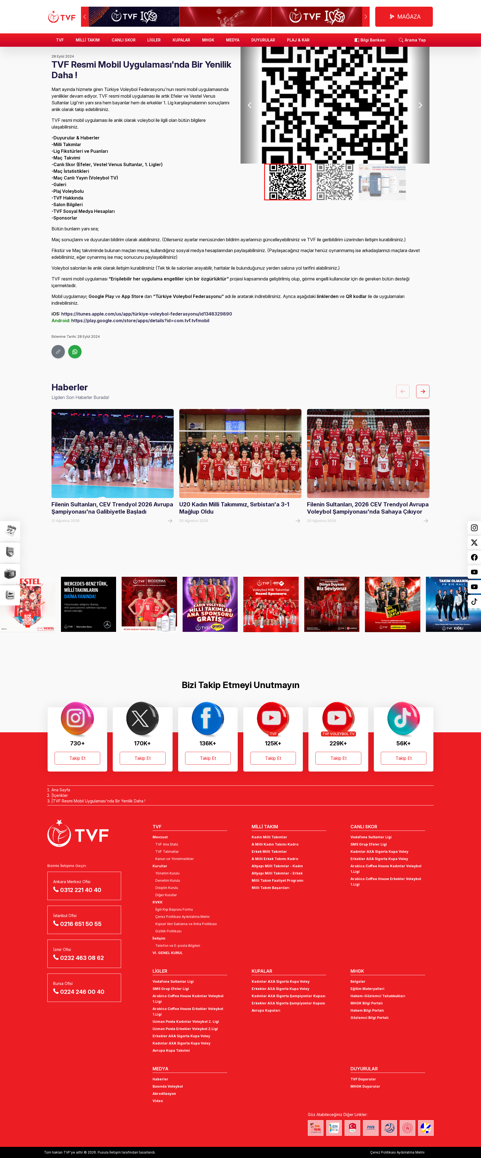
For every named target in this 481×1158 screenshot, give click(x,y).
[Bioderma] (149, 604)
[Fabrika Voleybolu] (315, 1128)
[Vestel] (27, 604)
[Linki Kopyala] (58, 351)
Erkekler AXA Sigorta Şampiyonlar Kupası (288, 1003)
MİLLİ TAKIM (88, 40)
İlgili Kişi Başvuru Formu (174, 909)
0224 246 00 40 (82, 992)
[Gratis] (210, 604)
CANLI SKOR (124, 40)
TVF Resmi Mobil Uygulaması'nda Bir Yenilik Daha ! (99, 801)
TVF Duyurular (363, 1079)
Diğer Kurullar (166, 895)
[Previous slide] (249, 105)
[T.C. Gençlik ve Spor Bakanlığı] (407, 1128)
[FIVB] (371, 1128)
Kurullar (160, 866)
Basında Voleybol (168, 1086)
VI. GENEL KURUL (168, 953)
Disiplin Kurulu (166, 888)
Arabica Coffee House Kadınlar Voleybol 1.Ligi (385, 869)
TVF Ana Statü (166, 844)
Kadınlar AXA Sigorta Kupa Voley (379, 851)
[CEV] (426, 1128)
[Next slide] (420, 105)
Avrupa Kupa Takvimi (171, 1050)
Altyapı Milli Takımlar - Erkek (277, 873)
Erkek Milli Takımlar (269, 851)
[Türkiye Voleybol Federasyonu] (61, 17)
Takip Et (77, 758)
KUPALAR (181, 40)
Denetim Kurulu (167, 880)
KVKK (158, 902)
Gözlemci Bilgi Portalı (369, 1018)
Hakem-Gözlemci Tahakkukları (377, 996)
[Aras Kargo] (271, 604)
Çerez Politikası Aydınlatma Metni (182, 917)
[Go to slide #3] (382, 182)
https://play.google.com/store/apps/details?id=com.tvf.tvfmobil (140, 320)
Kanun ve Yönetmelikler (174, 859)
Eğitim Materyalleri (367, 989)
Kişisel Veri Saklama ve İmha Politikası (186, 924)
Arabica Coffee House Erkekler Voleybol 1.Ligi (385, 881)
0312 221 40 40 (80, 890)
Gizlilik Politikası (168, 931)
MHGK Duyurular (365, 1086)
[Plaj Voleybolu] (334, 1128)
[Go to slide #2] (335, 182)
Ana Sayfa (60, 789)
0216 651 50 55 (81, 924)
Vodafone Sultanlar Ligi (371, 837)
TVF (60, 40)
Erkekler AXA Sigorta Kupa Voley (379, 859)
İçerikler (60, 795)
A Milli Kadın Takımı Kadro (275, 844)
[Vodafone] (332, 604)
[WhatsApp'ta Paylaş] (75, 351)
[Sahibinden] (392, 604)
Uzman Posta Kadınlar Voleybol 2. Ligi (186, 1021)
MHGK (208, 40)
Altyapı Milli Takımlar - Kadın (277, 866)
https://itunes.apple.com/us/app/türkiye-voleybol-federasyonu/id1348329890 (146, 314)
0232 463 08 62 (82, 958)
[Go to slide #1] (287, 182)
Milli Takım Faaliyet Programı (277, 880)
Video (158, 1101)
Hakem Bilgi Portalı (367, 1010)
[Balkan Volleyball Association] (389, 1128)
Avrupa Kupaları (266, 1010)
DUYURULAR (263, 40)
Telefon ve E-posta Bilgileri (177, 945)
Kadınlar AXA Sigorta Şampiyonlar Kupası (288, 996)
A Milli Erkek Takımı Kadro (275, 859)
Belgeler (357, 981)
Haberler (160, 1079)
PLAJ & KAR (298, 40)
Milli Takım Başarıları (270, 888)
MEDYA (232, 40)
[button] (366, 17)
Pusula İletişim (109, 1152)
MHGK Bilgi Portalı (366, 1003)
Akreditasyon (164, 1094)
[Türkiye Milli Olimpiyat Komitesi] (352, 1128)
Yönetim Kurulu (167, 873)
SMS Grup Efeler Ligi (368, 844)
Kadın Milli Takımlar (269, 837)
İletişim (159, 938)
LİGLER (154, 40)
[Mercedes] (88, 604)
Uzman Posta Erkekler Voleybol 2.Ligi (185, 1029)
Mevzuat (160, 837)
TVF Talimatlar (167, 851)
